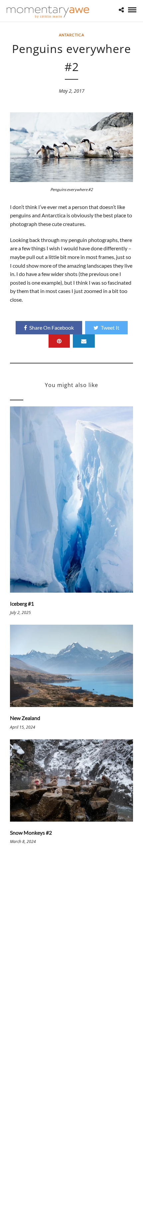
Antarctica (71, 35)
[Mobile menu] (132, 9)
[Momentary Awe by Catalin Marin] (48, 12)
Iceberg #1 (22, 603)
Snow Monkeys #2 (31, 832)
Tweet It (110, 327)
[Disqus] (71, 950)
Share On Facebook (51, 327)
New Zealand (25, 718)
